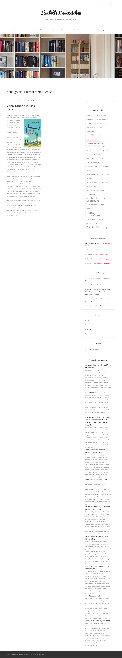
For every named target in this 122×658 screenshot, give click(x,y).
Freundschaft (91, 158)
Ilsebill (18, 101)
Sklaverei (88, 223)
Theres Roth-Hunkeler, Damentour (97, 621)
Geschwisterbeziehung (94, 162)
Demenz (101, 123)
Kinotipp (42, 30)
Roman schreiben (93, 214)
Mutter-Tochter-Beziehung (96, 199)
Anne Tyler (90, 115)
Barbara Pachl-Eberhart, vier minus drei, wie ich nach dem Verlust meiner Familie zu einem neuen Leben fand (97, 292)
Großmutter (104, 166)
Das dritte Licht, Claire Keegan (99, 259)
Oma (102, 205)
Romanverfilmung (90, 219)
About (23, 30)
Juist (102, 174)
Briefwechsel (103, 119)
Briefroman (90, 119)
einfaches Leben (90, 127)
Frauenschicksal (90, 154)
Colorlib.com (40, 654)
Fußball (101, 158)
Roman (89, 209)
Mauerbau (90, 194)
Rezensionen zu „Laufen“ (92, 243)
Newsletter (77, 30)
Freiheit (99, 154)
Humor (96, 170)
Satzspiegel (101, 219)
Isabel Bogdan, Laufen (93, 596)
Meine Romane (65, 30)
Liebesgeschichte (92, 182)
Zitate (87, 334)
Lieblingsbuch (105, 182)
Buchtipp (32, 30)
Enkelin (100, 127)
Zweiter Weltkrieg (96, 227)
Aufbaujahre (101, 115)
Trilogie (95, 223)
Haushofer (89, 170)
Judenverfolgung (92, 174)
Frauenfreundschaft (100, 151)
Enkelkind (90, 131)
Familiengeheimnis (94, 143)
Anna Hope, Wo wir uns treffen (94, 306)
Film (87, 150)
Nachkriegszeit (91, 205)
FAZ (104, 146)
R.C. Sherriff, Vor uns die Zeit (93, 285)
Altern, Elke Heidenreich (98, 250)
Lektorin (99, 178)
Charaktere (90, 123)
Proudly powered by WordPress (16, 654)
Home (15, 30)
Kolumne (88, 329)
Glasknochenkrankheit (92, 166)
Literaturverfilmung (91, 186)
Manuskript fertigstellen (95, 190)
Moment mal (52, 30)
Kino (108, 174)
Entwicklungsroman (93, 135)
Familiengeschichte (93, 147)
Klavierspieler (89, 178)
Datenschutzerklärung (91, 30)
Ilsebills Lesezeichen (61, 12)
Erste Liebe (90, 139)
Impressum (105, 30)
